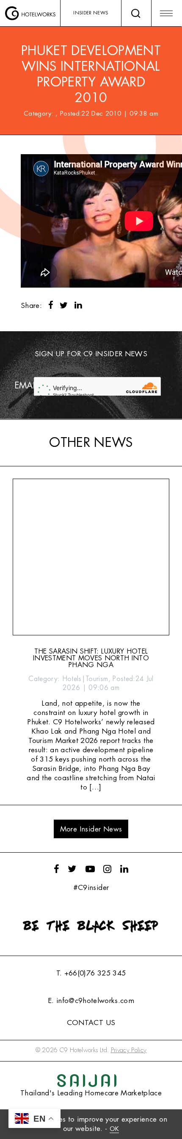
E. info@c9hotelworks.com (91, 1000)
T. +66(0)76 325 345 (91, 973)
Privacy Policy (129, 1050)
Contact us (91, 1022)
